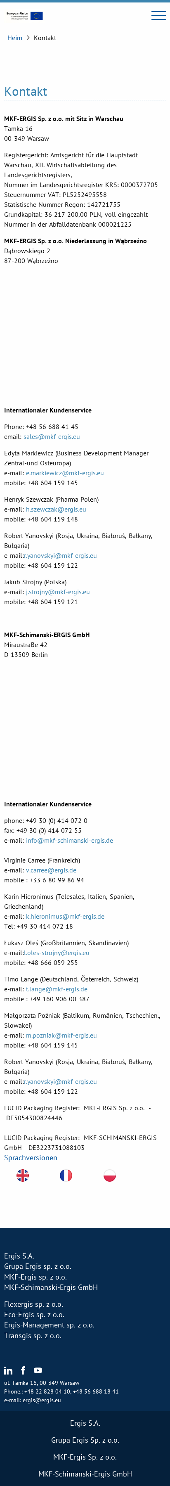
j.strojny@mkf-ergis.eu (58, 592)
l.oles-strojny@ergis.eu (57, 952)
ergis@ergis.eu (42, 1400)
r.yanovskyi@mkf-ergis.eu (60, 555)
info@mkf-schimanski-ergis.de (69, 840)
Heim (14, 37)
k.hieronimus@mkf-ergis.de (65, 916)
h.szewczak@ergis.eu (56, 509)
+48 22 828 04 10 (47, 1391)
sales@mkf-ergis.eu (52, 436)
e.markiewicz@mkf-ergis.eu (65, 473)
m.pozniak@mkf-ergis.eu (61, 1035)
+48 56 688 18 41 (96, 1391)
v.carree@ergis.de (51, 870)
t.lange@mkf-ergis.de (56, 989)
